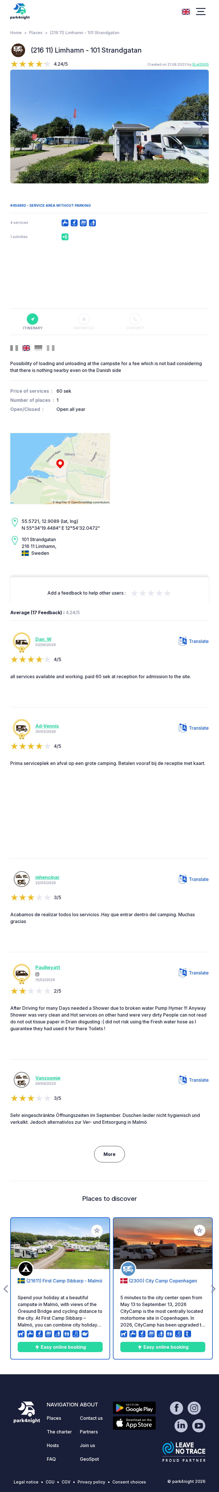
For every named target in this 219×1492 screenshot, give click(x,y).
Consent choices (129, 1481)
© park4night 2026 (186, 1481)
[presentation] (18, 126)
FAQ (51, 1459)
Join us (87, 1445)
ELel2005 (200, 64)
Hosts (53, 1445)
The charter (59, 1432)
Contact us (91, 1418)
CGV (66, 1481)
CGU (50, 1481)
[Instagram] (37, 974)
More (109, 1154)
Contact (135, 328)
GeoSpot (89, 1459)
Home (16, 32)
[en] (186, 11)
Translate (199, 641)
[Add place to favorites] (97, 1230)
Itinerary (32, 328)
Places (35, 32)
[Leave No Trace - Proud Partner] (184, 1451)
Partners (89, 1432)
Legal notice (26, 1481)
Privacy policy (91, 1481)
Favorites (84, 328)
